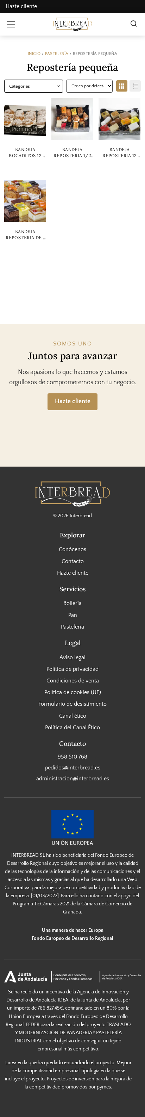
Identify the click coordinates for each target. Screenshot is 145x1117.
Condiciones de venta (72, 681)
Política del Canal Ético (72, 727)
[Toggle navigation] (11, 24)
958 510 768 (72, 756)
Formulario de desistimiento (72, 704)
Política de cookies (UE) (72, 692)
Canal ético (72, 715)
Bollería (72, 603)
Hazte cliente (21, 6)
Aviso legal (72, 657)
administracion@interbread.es (72, 778)
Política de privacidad (72, 669)
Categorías (19, 86)
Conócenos (72, 549)
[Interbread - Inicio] (72, 24)
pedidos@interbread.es (72, 768)
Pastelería (57, 53)
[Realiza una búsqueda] (133, 24)
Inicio (34, 53)
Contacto (73, 561)
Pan (72, 615)
